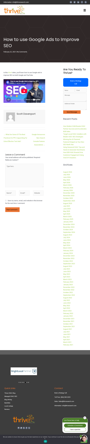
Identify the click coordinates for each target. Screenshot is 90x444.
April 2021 (66, 340)
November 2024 (68, 227)
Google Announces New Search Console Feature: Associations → (38, 135)
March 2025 (67, 216)
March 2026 (67, 185)
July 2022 (66, 300)
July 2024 (66, 237)
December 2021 (68, 319)
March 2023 (67, 279)
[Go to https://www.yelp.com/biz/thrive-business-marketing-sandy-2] (85, 2)
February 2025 (68, 219)
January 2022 (68, 316)
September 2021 (69, 326)
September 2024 (69, 232)
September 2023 (69, 264)
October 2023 (68, 261)
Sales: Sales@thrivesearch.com (64, 401)
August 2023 (67, 266)
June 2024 (67, 240)
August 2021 (67, 329)
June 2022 (67, 303)
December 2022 (68, 287)
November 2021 (68, 321)
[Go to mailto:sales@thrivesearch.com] (71, 2)
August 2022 (67, 298)
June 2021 (67, 334)
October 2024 (68, 230)
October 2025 (68, 198)
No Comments (22, 52)
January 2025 (68, 222)
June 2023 (67, 271)
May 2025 (66, 211)
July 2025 (66, 206)
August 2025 (67, 203)
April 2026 (66, 182)
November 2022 (68, 290)
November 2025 (68, 195)
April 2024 (66, 245)
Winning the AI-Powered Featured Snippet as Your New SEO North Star (73, 141)
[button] (75, 82)
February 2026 (68, 188)
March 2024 (67, 248)
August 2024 (67, 235)
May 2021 (66, 337)
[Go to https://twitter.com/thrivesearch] (74, 2)
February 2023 (68, 282)
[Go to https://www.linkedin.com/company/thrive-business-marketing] (78, 2)
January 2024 (68, 253)
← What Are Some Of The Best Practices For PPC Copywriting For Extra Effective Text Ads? (15, 135)
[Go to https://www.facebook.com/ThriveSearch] (82, 2)
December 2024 (68, 224)
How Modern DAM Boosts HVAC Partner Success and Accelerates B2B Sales (74, 128)
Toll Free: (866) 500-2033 (62, 397)
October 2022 (68, 292)
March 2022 (67, 311)
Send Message (72, 112)
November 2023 (68, 258)
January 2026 (68, 190)
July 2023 (66, 269)
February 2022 (68, 313)
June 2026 (67, 177)
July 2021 (66, 332)
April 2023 (66, 277)
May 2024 (66, 243)
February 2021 (68, 345)
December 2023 (68, 256)
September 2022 (69, 295)
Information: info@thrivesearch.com (65, 405)
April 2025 (66, 214)
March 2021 (67, 342)
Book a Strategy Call (60, 393)
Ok (45, 441)
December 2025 (68, 193)
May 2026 (66, 180)
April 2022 (66, 308)
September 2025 (69, 201)
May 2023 (66, 274)
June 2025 (67, 209)
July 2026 (66, 175)
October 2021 (68, 324)
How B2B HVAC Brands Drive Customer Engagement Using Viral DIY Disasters (73, 154)
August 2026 (67, 172)
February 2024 (68, 250)
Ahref (10, 72)
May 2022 (66, 305)
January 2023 (68, 285)
